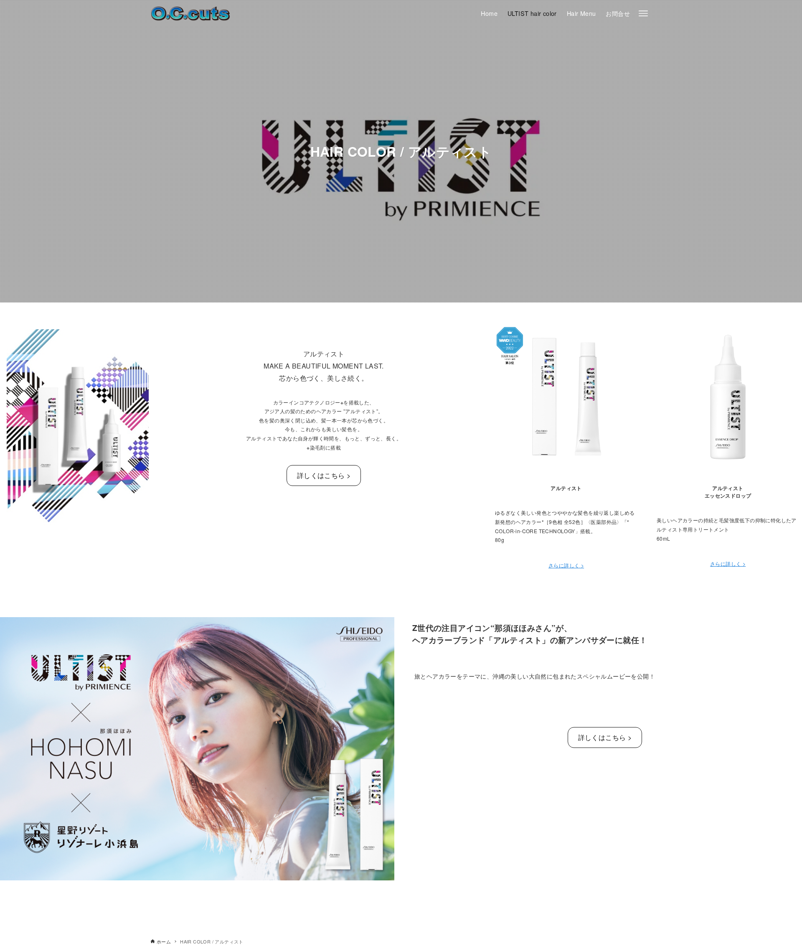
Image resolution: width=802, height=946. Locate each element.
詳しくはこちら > (324, 475)
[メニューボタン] (643, 13)
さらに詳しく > (566, 565)
